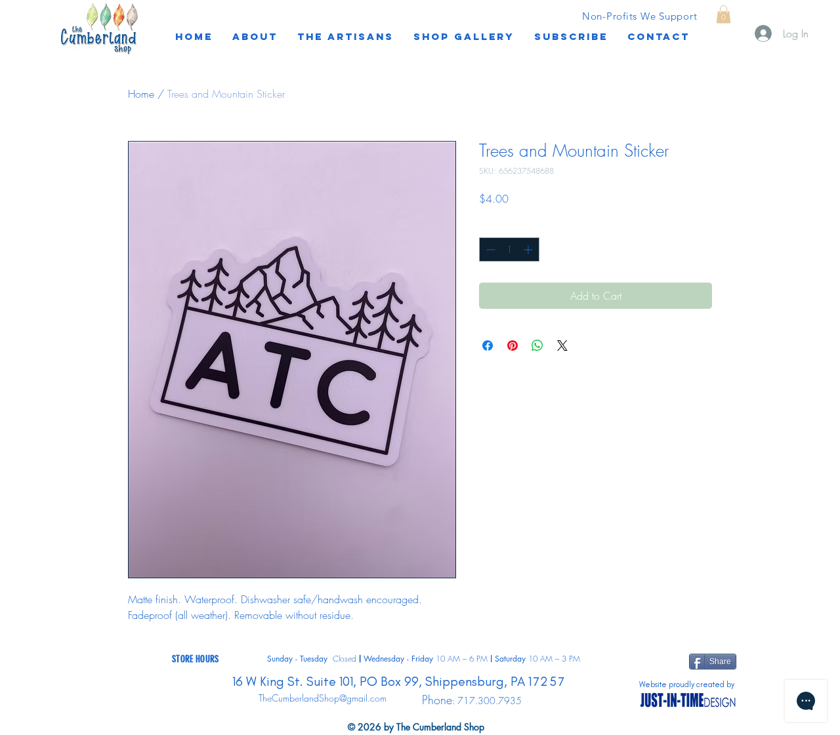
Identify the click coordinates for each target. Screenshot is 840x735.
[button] (571, 36)
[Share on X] (562, 345)
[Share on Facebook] (487, 345)
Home (141, 94)
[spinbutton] (509, 249)
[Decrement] (489, 249)
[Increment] (529, 249)
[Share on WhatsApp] (537, 345)
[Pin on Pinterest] (512, 345)
